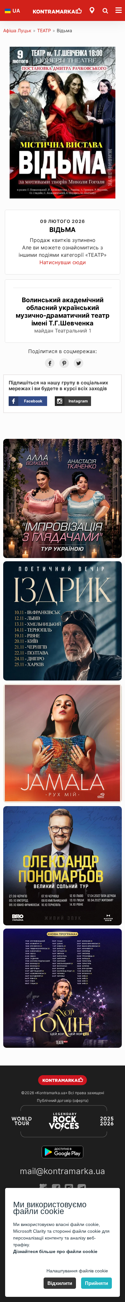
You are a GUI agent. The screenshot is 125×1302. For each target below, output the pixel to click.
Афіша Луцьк (17, 30)
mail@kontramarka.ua (62, 1171)
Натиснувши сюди (62, 262)
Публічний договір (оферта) (62, 1100)
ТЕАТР (44, 30)
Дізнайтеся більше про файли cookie (55, 1251)
